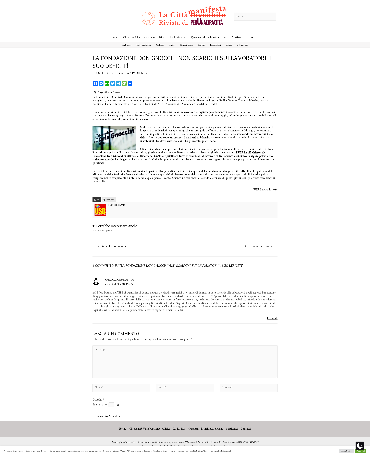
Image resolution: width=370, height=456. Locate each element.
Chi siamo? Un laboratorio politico (143, 37)
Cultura (160, 45)
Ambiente (127, 45)
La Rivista (176, 37)
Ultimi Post (110, 199)
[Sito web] (249, 388)
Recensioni (215, 45)
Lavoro (201, 45)
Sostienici (238, 37)
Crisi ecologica (143, 45)
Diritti (172, 45)
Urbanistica (242, 45)
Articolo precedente (111, 246)
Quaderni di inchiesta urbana (208, 37)
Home (113, 37)
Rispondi (272, 318)
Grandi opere (186, 45)
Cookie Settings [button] (346, 451)
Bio (98, 199)
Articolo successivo (259, 246)
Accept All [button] (361, 451)
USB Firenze (116, 205)
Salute (229, 45)
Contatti (254, 37)
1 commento (121, 73)
